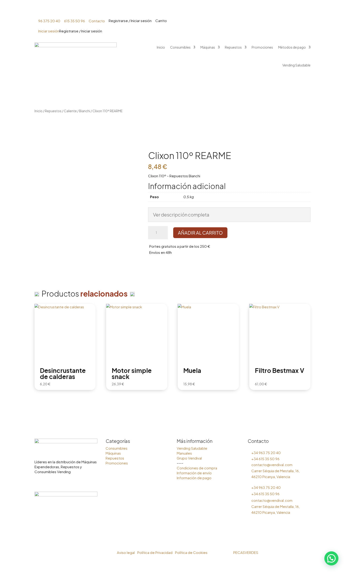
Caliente (70, 111)
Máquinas (171, 10)
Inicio (120, 10)
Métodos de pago (261, 10)
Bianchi (84, 111)
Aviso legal (126, 552)
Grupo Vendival (189, 458)
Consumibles (142, 10)
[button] (331, 558)
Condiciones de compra (197, 468)
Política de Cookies (191, 552)
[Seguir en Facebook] (47, 482)
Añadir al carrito (200, 233)
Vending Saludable (302, 10)
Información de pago (194, 477)
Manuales (184, 453)
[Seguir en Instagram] (38, 482)
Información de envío (194, 473)
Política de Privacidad (155, 552)
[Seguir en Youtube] (57, 482)
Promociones (229, 10)
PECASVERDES (245, 552)
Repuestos (199, 10)
